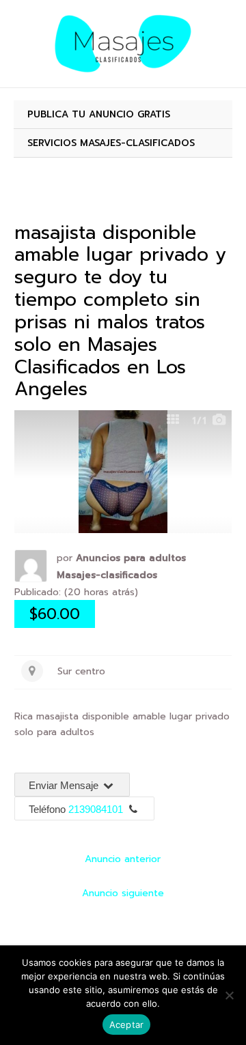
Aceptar (126, 1024)
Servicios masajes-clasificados (111, 143)
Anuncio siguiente (123, 893)
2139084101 (95, 809)
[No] (229, 995)
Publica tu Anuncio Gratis (98, 114)
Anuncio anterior (123, 859)
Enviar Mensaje (65, 785)
